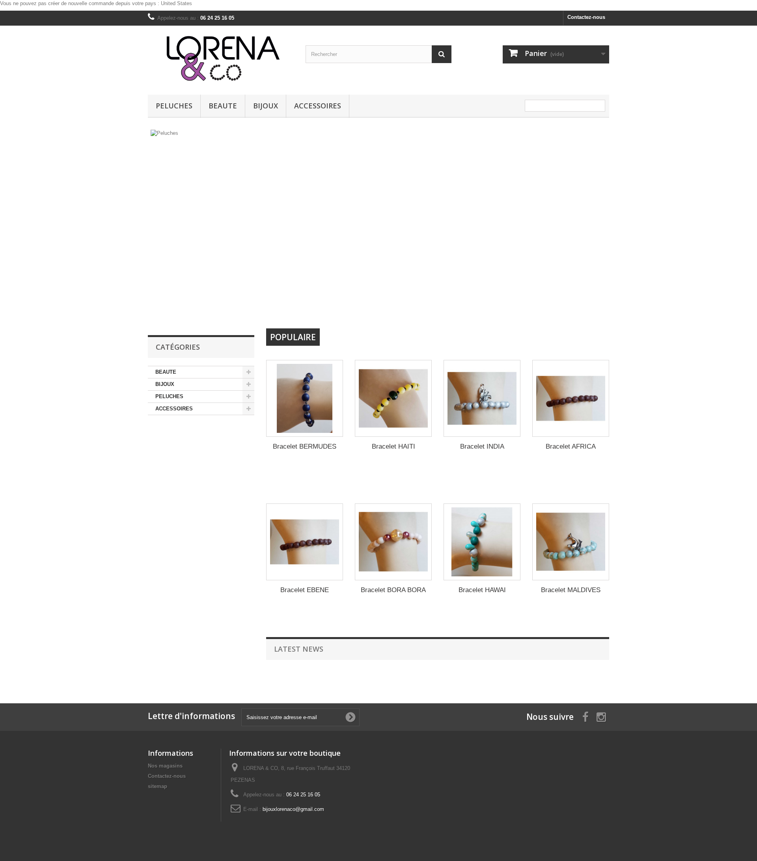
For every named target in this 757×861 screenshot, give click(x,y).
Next (476, 308)
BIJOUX (265, 105)
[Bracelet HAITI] (393, 398)
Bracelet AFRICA (571, 446)
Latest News (298, 649)
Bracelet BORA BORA (393, 590)
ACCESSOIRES (317, 105)
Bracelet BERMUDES (304, 446)
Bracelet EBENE (304, 590)
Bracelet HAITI (393, 446)
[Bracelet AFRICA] (570, 398)
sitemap (157, 786)
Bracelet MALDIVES (570, 590)
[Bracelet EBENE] (304, 541)
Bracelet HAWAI (482, 590)
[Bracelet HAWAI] (481, 541)
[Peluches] (319, 226)
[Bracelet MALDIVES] (570, 541)
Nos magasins (165, 766)
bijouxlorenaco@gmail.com (293, 809)
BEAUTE (223, 105)
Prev (457, 308)
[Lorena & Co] (221, 58)
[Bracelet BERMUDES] (304, 398)
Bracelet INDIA (482, 446)
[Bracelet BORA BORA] (393, 541)
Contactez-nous (586, 17)
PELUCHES (174, 105)
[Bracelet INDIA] (481, 398)
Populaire (293, 337)
